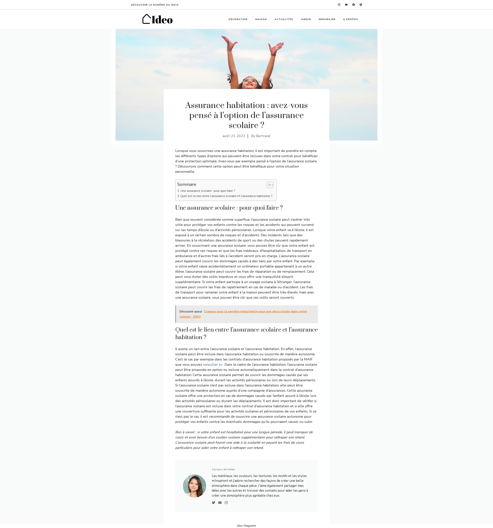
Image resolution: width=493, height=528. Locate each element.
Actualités (284, 19)
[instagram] (339, 4)
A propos (350, 19)
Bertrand (263, 136)
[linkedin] (361, 4)
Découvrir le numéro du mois (155, 4)
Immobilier (327, 19)
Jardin (306, 19)
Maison (261, 19)
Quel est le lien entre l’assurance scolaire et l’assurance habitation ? (226, 196)
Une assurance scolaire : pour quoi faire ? (207, 191)
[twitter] (346, 4)
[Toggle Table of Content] (268, 185)
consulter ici (213, 364)
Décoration (238, 19)
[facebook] (353, 4)
